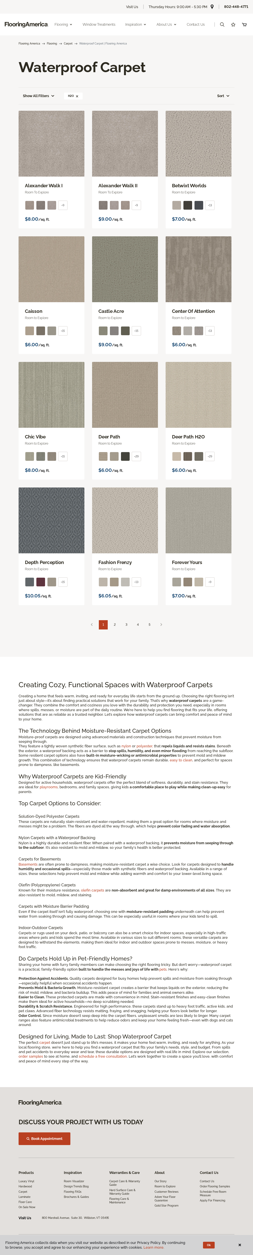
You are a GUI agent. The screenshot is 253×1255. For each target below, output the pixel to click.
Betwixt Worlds (189, 185)
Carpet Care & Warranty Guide (124, 1183)
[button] (222, 24)
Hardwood (25, 1186)
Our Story (161, 1181)
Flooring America (29, 43)
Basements (28, 864)
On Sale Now (27, 1207)
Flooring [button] (61, 24)
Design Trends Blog (76, 1186)
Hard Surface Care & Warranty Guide (122, 1192)
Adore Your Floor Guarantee (165, 1198)
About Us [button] (164, 24)
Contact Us (196, 24)
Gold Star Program (166, 1205)
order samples (31, 1056)
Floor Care (25, 1202)
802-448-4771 (236, 7)
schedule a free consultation (103, 1056)
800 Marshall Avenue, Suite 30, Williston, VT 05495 (75, 1217)
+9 (62, 205)
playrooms (49, 787)
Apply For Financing (212, 1200)
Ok (209, 1245)
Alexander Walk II (118, 185)
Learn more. (153, 1247)
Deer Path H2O (188, 437)
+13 (210, 205)
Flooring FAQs (72, 1191)
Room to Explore (165, 1186)
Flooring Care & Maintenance (119, 1200)
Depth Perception (44, 562)
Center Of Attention (193, 311)
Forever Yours (187, 562)
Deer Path (109, 437)
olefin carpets (92, 890)
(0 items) (244, 24)
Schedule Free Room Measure (213, 1193)
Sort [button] (220, 96)
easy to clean (181, 760)
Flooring (52, 43)
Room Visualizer (74, 1181)
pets (163, 969)
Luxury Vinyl (26, 1181)
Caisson (33, 311)
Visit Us (132, 7)
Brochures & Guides (76, 1196)
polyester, (145, 746)
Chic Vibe (35, 437)
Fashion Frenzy (115, 562)
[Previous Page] (91, 624)
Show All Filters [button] (36, 96)
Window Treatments (99, 24)
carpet (44, 1042)
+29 (136, 456)
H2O (71, 95)
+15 (63, 330)
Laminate (24, 1196)
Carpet (68, 43)
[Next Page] (161, 624)
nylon (126, 746)
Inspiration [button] (133, 24)
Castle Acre (111, 311)
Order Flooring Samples (215, 1186)
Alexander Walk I (44, 185)
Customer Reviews (166, 1191)
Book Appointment (46, 1139)
